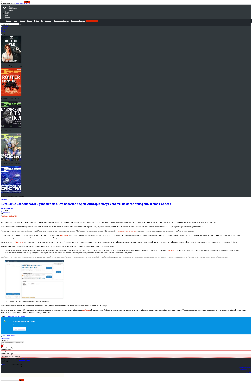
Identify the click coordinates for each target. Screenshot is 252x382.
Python (36, 21)
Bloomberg (19, 242)
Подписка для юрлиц (245, 369)
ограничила (64, 235)
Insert (21, 380)
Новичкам (48, 21)
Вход (250, 3)
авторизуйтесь (5, 338)
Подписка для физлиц (245, 367)
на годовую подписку (23, 3)
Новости (4, 199)
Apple (11, 316)
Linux (15, 21)
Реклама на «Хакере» (78, 21)
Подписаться (20, 329)
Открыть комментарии (8, 335)
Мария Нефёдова (7, 208)
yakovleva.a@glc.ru (24, 360)
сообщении (171, 250)
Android (22, 21)
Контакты (248, 372)
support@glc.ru (26, 358)
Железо (29, 21)
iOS (14, 316)
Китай (17, 316)
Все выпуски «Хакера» (61, 21)
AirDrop (6, 316)
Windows (8, 21)
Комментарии (5, 212)
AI (42, 21)
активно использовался (127, 231)
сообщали (86, 310)
